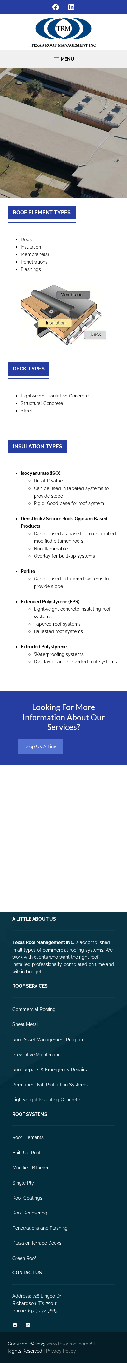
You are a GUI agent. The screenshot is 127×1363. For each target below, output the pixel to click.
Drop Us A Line (40, 746)
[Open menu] (63, 59)
